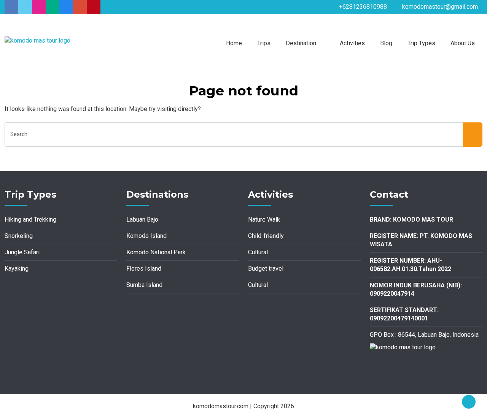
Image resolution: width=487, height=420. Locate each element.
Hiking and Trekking (30, 219)
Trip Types (421, 43)
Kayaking (17, 268)
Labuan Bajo (142, 219)
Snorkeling (19, 235)
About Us (462, 43)
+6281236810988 (363, 6)
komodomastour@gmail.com (440, 6)
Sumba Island (144, 284)
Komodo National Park (156, 252)
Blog (386, 43)
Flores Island (143, 268)
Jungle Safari (22, 252)
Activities (352, 43)
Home (234, 43)
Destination (301, 43)
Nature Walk (264, 219)
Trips (264, 43)
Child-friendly (266, 235)
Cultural (258, 252)
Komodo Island (146, 235)
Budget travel (265, 268)
